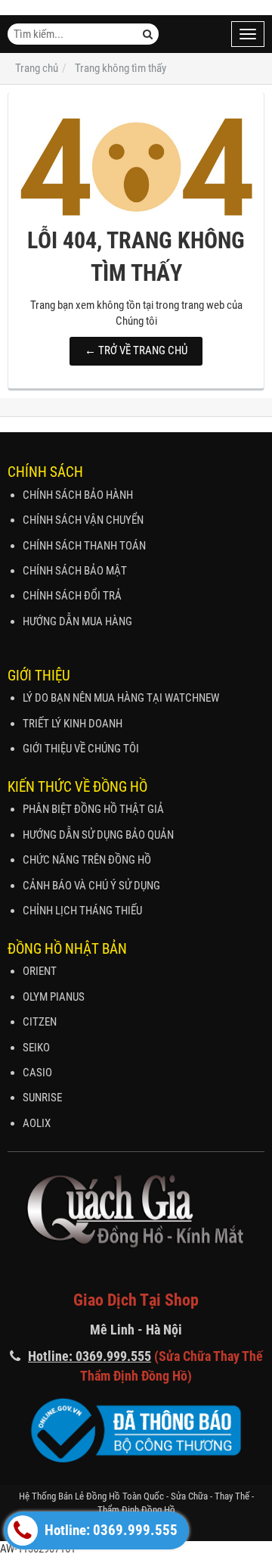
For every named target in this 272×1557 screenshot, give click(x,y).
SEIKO (36, 1047)
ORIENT (40, 971)
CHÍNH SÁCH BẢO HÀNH (78, 495)
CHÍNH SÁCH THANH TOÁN (84, 546)
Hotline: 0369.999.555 (110, 1530)
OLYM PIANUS (54, 997)
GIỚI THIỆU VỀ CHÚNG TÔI (81, 748)
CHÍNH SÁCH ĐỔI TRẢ (72, 596)
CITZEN (40, 1022)
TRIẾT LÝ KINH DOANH (72, 723)
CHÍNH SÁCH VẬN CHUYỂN (83, 520)
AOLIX (37, 1123)
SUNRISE (42, 1097)
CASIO (37, 1072)
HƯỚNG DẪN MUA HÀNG (77, 621)
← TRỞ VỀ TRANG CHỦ (136, 350)
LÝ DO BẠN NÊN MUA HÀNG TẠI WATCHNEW (121, 698)
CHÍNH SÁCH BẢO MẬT (75, 571)
